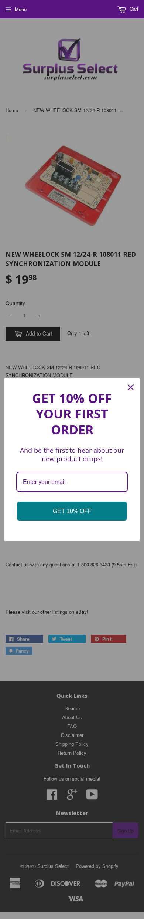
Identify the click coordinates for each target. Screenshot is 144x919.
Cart (133, 8)
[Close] (131, 387)
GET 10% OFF (72, 511)
